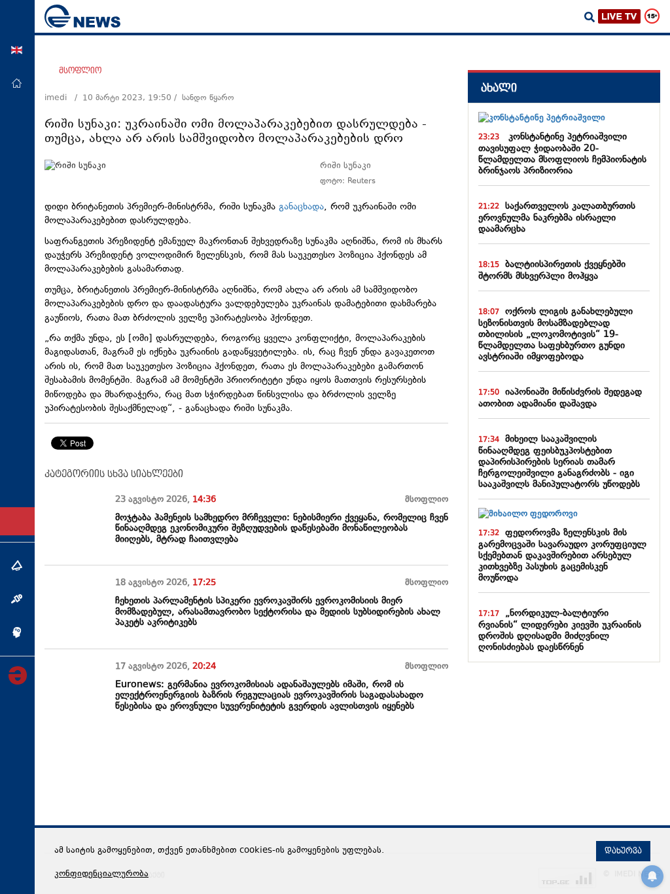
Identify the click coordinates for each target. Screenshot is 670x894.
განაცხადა (301, 207)
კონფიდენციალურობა (101, 874)
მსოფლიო (80, 70)
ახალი (499, 88)
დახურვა (623, 850)
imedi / (63, 98)
